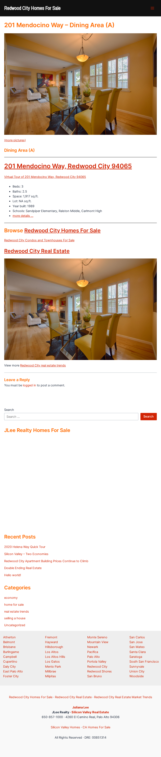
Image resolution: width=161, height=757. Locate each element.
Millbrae (50, 671)
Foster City (11, 676)
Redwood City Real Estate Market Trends (123, 697)
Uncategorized (14, 625)
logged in (29, 385)
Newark (92, 647)
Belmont (9, 642)
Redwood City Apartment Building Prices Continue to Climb (46, 561)
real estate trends (16, 611)
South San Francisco (144, 661)
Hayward (51, 642)
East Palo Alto (13, 671)
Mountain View (97, 642)
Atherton (9, 637)
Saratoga (135, 657)
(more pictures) (15, 140)
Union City (136, 671)
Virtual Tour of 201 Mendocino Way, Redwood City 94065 (45, 177)
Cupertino (10, 661)
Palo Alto (93, 657)
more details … (23, 216)
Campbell (10, 657)
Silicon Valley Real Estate (90, 712)
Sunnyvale (136, 666)
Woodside (136, 676)
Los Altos (51, 652)
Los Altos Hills (55, 657)
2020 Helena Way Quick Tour (24, 547)
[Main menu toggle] (152, 8)
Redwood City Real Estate (37, 251)
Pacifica (92, 652)
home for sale (14, 605)
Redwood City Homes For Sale (32, 8)
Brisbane (9, 647)
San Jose (136, 642)
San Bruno (94, 676)
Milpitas (50, 676)
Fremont (51, 637)
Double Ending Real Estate (23, 568)
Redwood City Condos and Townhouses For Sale (39, 240)
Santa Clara (137, 652)
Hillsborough (54, 647)
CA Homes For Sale (96, 727)
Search (9, 410)
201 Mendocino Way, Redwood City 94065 (68, 166)
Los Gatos (52, 661)
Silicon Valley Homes (65, 727)
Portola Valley (96, 661)
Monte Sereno (97, 637)
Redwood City (97, 666)
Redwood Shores (99, 671)
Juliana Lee (80, 707)
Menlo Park (53, 666)
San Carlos (137, 637)
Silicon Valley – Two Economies (26, 554)
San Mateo (137, 647)
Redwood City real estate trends (43, 365)
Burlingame (11, 652)
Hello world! (12, 575)
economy (11, 598)
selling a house (14, 618)
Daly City (9, 666)
